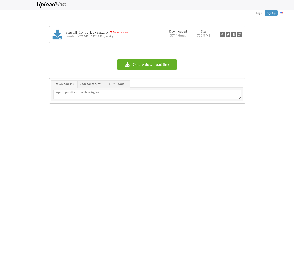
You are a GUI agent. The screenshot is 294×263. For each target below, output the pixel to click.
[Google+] (239, 34)
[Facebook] (222, 34)
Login (259, 13)
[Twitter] (228, 34)
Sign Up (271, 13)
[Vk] (233, 34)
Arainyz (110, 36)
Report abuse (120, 32)
